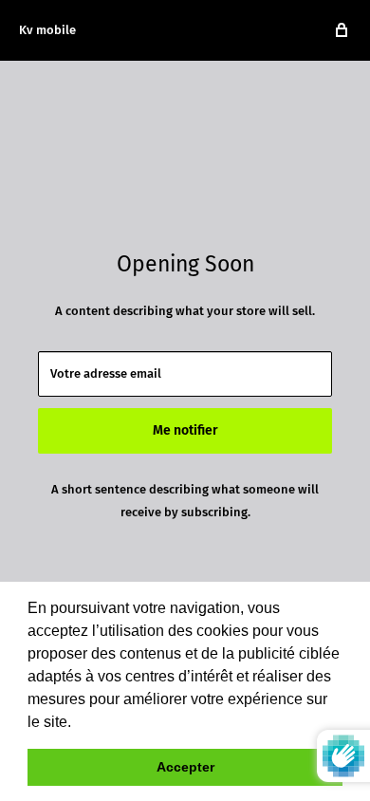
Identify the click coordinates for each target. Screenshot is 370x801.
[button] (78, 723)
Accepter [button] (185, 766)
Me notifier (185, 430)
